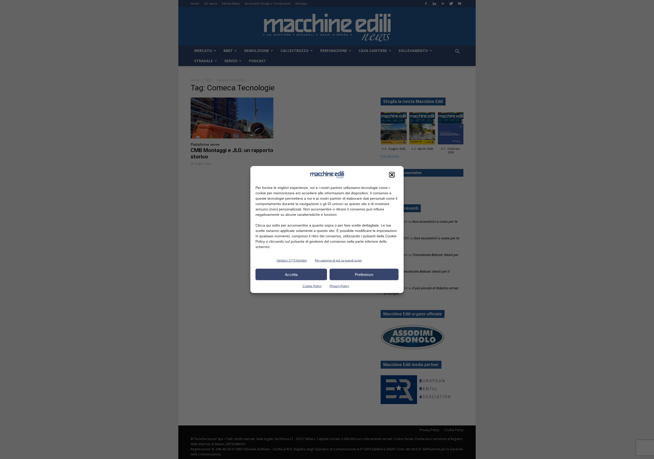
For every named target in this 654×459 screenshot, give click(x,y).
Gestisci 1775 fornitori (292, 260)
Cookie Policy (312, 286)
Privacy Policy (339, 286)
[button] (391, 174)
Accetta (291, 274)
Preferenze (364, 274)
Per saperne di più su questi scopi (338, 260)
